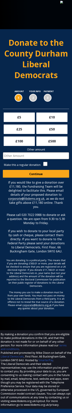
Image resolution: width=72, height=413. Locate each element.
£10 (52, 117)
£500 (52, 141)
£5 (19, 117)
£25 (19, 129)
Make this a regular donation (22, 165)
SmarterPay (46, 360)
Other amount (36, 149)
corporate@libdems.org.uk (26, 199)
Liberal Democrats (12, 356)
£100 (19, 141)
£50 (52, 129)
